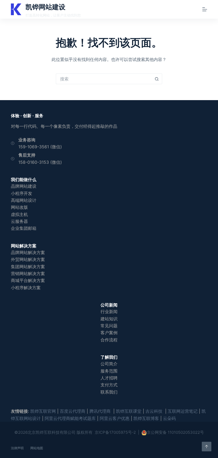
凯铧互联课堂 (128, 411)
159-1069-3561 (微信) (40, 146)
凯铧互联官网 (43, 411)
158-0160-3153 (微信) (40, 162)
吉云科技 (154, 411)
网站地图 (36, 448)
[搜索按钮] (157, 78)
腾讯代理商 (100, 411)
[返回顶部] (206, 446)
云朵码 (169, 418)
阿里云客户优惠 (114, 418)
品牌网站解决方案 (28, 252)
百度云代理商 (72, 411)
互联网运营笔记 (183, 411)
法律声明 (17, 448)
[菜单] (204, 9)
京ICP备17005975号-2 (115, 432)
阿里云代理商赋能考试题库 (70, 418)
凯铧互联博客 (146, 418)
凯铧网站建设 (45, 7)
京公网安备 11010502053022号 (175, 432)
